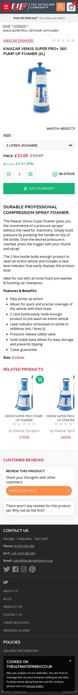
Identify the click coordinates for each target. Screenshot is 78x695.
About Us (10, 591)
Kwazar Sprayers (18, 40)
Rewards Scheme (16, 630)
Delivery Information (20, 651)
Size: (7, 135)
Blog (7, 599)
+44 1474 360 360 (23, 553)
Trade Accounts (16, 622)
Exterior (20, 26)
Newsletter (12, 607)
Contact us (12, 615)
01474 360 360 (24, 546)
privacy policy (34, 686)
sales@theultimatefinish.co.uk (33, 561)
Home (6, 26)
